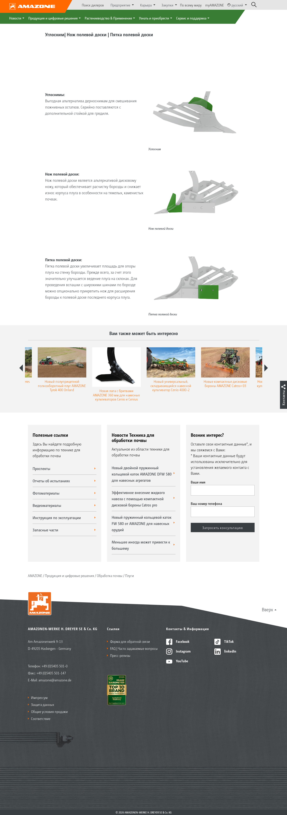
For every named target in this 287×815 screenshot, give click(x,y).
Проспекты (41, 468)
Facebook (182, 641)
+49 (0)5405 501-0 (55, 666)
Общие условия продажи (49, 711)
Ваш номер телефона (206, 503)
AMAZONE (35, 575)
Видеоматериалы (47, 505)
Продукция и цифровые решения (53, 18)
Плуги (129, 575)
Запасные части (45, 530)
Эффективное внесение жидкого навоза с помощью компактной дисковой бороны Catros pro (138, 498)
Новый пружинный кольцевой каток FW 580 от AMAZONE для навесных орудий (141, 523)
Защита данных (42, 704)
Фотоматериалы (46, 493)
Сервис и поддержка (191, 18)
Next (266, 368)
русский (237, 5)
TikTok (228, 641)
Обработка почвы (109, 575)
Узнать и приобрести (154, 18)
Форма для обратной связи (130, 641)
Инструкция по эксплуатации (57, 518)
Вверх (267, 609)
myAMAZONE (214, 5)
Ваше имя (198, 482)
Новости (15, 18)
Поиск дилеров (93, 5)
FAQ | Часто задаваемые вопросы (134, 648)
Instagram (183, 651)
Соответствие (40, 718)
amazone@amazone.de (54, 680)
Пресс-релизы (120, 655)
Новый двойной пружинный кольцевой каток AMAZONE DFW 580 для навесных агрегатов (142, 474)
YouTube (181, 660)
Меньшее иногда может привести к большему (141, 545)
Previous (21, 368)
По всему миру (191, 5)
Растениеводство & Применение (108, 18)
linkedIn (229, 651)
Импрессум (39, 697)
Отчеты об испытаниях (51, 481)
